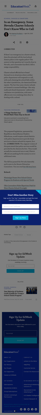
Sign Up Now (20, 218)
